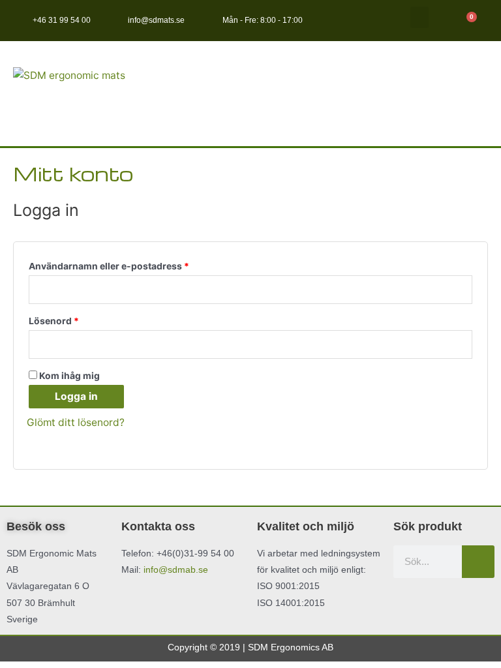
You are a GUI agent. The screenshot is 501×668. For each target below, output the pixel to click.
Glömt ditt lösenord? (76, 422)
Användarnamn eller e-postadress (138, 264)
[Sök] (478, 561)
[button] (419, 17)
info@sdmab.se (176, 569)
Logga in (76, 396)
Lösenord (83, 319)
